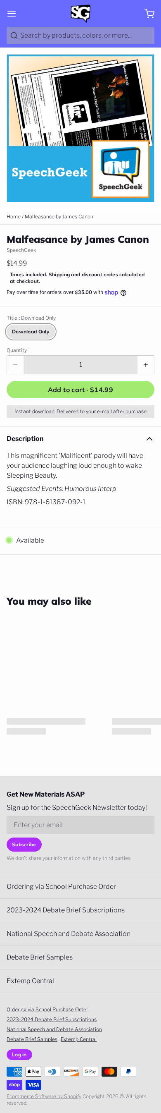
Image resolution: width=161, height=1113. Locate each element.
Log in (19, 1054)
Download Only (31, 331)
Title (31, 318)
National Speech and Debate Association (68, 934)
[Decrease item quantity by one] (15, 365)
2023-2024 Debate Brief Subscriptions (66, 910)
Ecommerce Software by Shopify (44, 1096)
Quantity (17, 350)
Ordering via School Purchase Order (61, 886)
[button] (80, 389)
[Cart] (146, 13)
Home (14, 216)
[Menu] (15, 13)
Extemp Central (30, 981)
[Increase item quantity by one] (145, 365)
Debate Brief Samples (40, 957)
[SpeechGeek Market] (80, 13)
